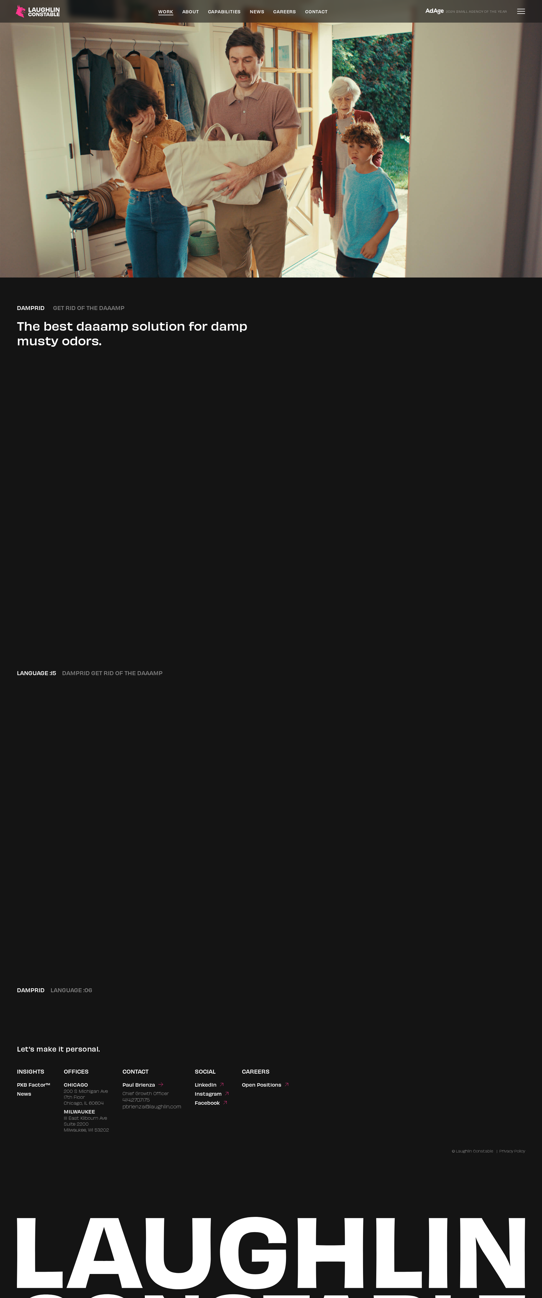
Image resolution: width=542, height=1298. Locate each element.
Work (165, 11)
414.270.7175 (136, 1099)
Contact (316, 11)
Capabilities (224, 11)
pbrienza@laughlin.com (152, 1106)
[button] (271, 530)
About (190, 11)
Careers (284, 11)
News (257, 11)
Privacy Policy (512, 1151)
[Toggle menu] (521, 11)
